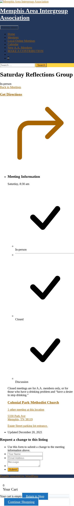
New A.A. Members (20, 47)
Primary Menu (9, 27)
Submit (13, 469)
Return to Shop (35, 496)
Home (11, 34)
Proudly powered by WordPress (19, 476)
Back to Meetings (10, 87)
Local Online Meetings (21, 40)
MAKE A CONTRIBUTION (25, 51)
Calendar (13, 44)
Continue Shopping (21, 502)
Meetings (13, 37)
